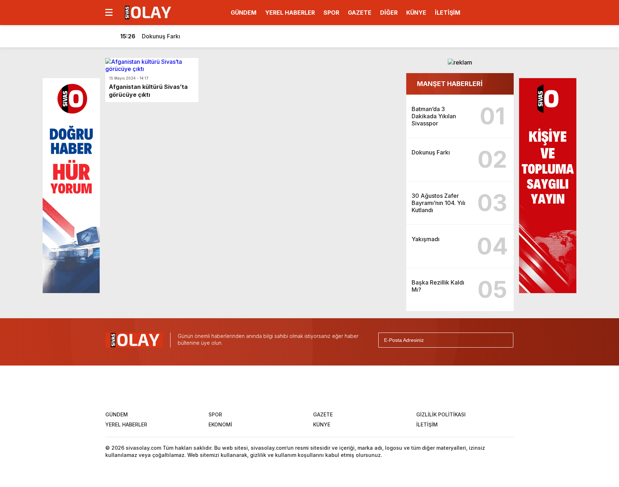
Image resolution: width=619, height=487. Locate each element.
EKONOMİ (220, 424)
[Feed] (358, 387)
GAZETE (359, 12)
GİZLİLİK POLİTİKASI (441, 414)
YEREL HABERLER (290, 12)
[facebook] (264, 387)
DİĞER (389, 12)
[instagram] (311, 387)
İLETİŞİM (447, 12)
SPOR (331, 12)
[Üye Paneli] (506, 36)
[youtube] (334, 387)
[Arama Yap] (492, 36)
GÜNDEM (243, 12)
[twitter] (287, 387)
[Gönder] (504, 340)
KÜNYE (416, 12)
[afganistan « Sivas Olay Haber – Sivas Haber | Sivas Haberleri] (147, 11)
